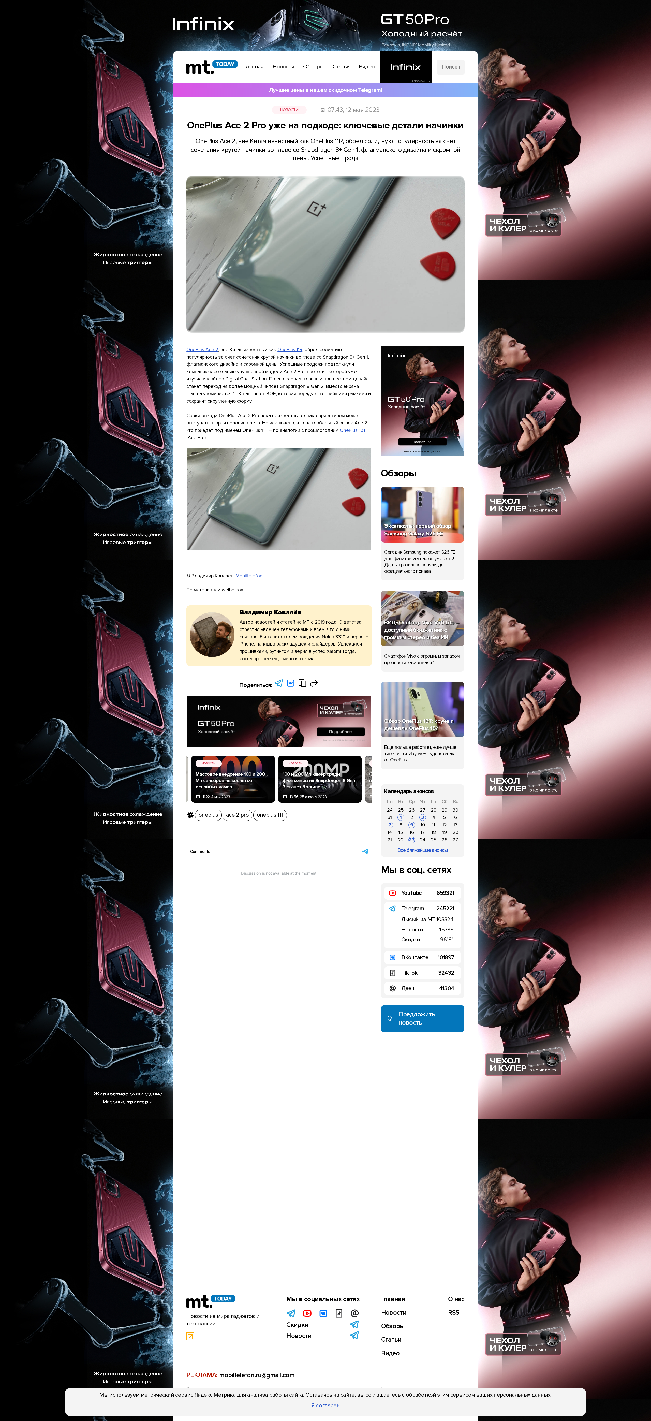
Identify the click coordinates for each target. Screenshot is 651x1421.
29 (444, 810)
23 (412, 840)
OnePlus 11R (289, 350)
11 (433, 825)
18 (434, 832)
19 (444, 832)
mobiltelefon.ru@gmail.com (256, 1375)
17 (423, 832)
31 (390, 817)
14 (390, 832)
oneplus (208, 814)
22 (401, 840)
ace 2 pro (237, 814)
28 (433, 810)
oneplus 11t (270, 814)
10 (423, 825)
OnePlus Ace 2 (202, 350)
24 (390, 810)
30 (455, 810)
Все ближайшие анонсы (423, 850)
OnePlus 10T (353, 430)
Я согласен (325, 1405)
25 (401, 810)
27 (422, 810)
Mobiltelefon (249, 576)
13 (455, 825)
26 (412, 810)
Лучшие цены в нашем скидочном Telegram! (325, 90)
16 (412, 832)
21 (390, 840)
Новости (289, 109)
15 (400, 832)
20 (455, 832)
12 (444, 825)
